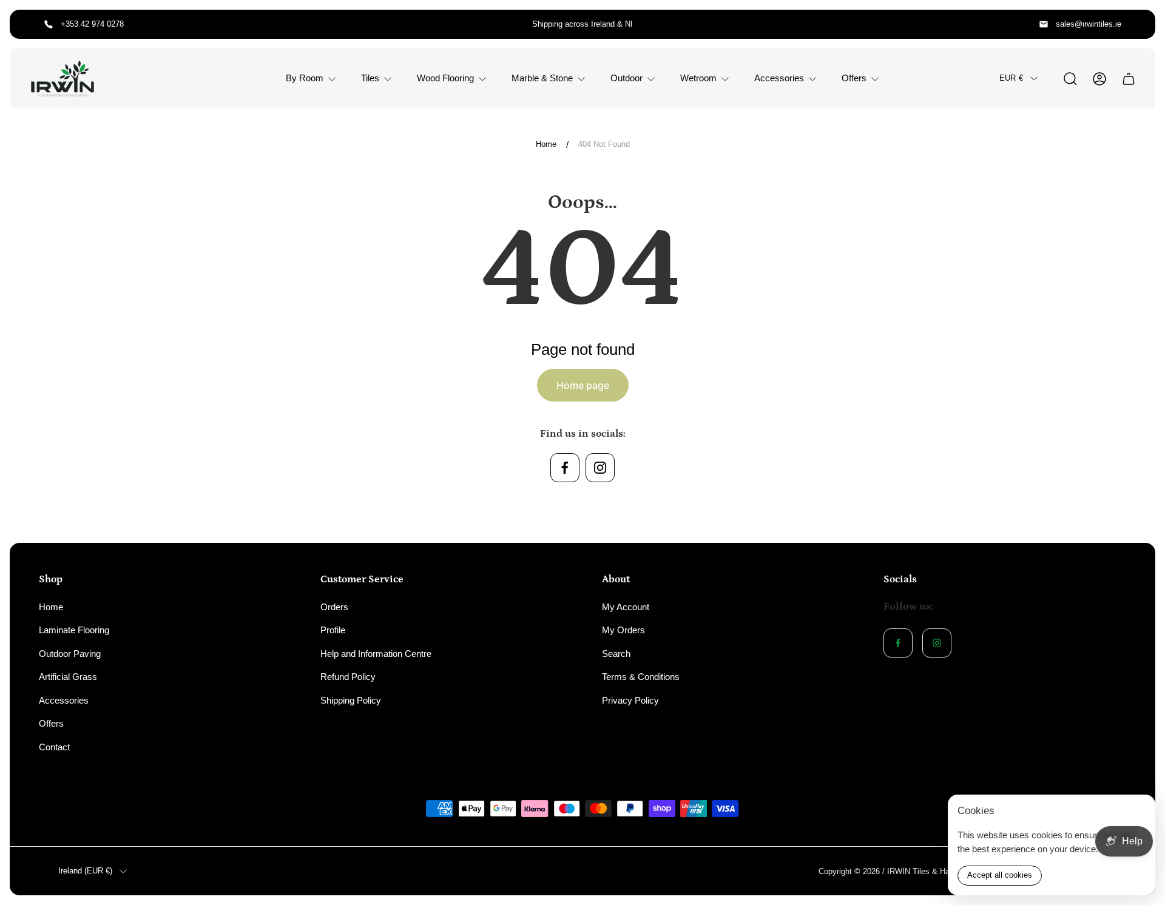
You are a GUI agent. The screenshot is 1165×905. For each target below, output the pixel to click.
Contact (54, 747)
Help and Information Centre (375, 653)
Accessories (64, 700)
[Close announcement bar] (1138, 24)
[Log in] (1099, 79)
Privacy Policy (630, 700)
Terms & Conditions (641, 676)
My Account (625, 607)
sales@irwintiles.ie (1088, 24)
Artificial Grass (68, 676)
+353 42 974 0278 (92, 24)
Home (546, 144)
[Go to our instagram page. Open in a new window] (600, 467)
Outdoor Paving (70, 653)
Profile (332, 630)
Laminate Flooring (74, 630)
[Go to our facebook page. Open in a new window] (564, 467)
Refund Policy (348, 676)
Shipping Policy (350, 700)
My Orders (623, 630)
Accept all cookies (999, 875)
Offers (51, 723)
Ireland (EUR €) (85, 870)
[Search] (1070, 79)
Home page (582, 385)
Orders (334, 607)
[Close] (1138, 811)
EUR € (1011, 77)
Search (616, 653)
